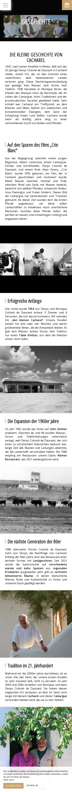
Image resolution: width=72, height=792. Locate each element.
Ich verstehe (13, 785)
